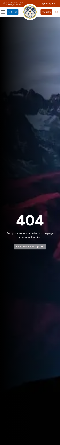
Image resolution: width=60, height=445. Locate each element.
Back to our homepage (27, 246)
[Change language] (56, 12)
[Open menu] (3, 12)
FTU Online (46, 12)
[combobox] (12, 12)
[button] (30, 12)
